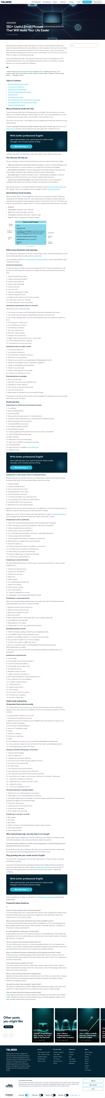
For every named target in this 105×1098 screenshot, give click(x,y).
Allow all (93, 1080)
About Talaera (88, 1052)
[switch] (41, 1095)
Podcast (71, 1054)
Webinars (71, 1052)
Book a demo (87, 2)
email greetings (43, 259)
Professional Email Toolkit (55, 187)
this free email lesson (59, 514)
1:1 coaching (56, 1059)
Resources (63, 2)
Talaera (15, 946)
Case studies (56, 1054)
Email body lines (13, 95)
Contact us (88, 1054)
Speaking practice (42, 1056)
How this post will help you (16, 87)
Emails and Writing (11, 22)
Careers (87, 1056)
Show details (74, 1095)
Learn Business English (44, 1052)
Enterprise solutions (58, 1052)
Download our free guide (45, 897)
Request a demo (57, 1061)
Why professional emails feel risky (18, 84)
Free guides (72, 1059)
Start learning (97, 2)
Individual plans (42, 1059)
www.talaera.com (33, 447)
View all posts (8, 1026)
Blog (70, 1056)
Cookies (87, 1065)
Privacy (86, 1061)
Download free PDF (54, 189)
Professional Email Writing (43, 867)
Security (87, 1059)
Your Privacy (88, 1070)
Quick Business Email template (17, 89)
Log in (79, 2)
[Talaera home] (6, 2)
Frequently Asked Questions (16, 105)
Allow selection (93, 1085)
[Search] (96, 45)
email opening (32, 259)
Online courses (41, 1061)
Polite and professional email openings (19, 92)
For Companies (46, 2)
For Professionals (36, 2)
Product (55, 2)
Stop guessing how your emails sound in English (22, 102)
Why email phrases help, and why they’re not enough (24, 100)
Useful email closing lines (15, 97)
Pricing (71, 2)
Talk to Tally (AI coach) (44, 1054)
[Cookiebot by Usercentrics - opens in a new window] (9, 1095)
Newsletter (72, 1063)
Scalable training (57, 1056)
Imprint (86, 1068)
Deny (93, 1089)
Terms (86, 1063)
